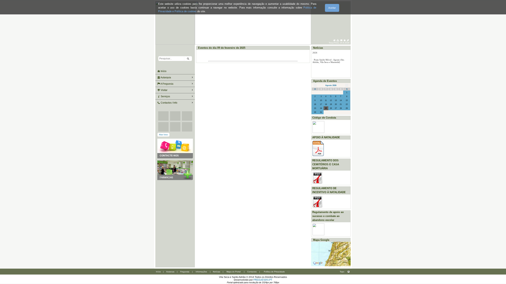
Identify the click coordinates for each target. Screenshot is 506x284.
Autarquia (165, 77)
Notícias (216, 272)
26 (331, 108)
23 (315, 108)
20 (336, 104)
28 (341, 108)
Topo (342, 272)
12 (331, 100)
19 (331, 104)
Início (163, 71)
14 (341, 100)
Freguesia (184, 272)
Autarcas (170, 272)
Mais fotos (163, 135)
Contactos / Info (168, 102)
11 (326, 100)
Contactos (252, 272)
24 (321, 108)
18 (326, 104)
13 (336, 100)
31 (321, 112)
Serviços (165, 96)
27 (336, 108)
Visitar (163, 90)
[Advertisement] (175, 200)
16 (315, 104)
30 (315, 112)
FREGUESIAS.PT (262, 279)
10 (321, 100)
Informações (201, 272)
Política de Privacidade (274, 272)
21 (341, 104)
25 (326, 108)
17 (321, 104)
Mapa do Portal (234, 272)
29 (347, 108)
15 (347, 100)
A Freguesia (166, 83)
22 (347, 104)
